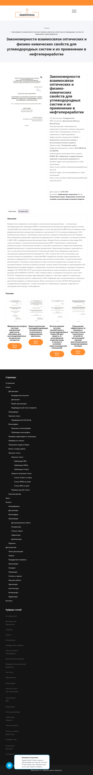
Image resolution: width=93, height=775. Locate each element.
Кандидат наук (11, 739)
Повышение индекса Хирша (19, 445)
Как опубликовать (12, 691)
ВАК (7, 701)
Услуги (8, 387)
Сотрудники (10, 754)
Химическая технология (67, 194)
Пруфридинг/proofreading (21, 420)
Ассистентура (14, 588)
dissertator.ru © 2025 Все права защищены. (46, 770)
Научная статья (14, 416)
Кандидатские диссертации (16, 664)
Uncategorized (11, 616)
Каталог (8, 502)
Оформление (11, 677)
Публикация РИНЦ (21, 465)
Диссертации (13, 391)
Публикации (13, 572)
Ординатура (15, 535)
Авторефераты (14, 506)
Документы (10, 667)
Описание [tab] (12, 211)
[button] (41, 77)
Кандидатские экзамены (17, 560)
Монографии (13, 514)
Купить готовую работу (17, 449)
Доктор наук (10, 734)
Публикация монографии (20, 432)
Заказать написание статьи (21, 473)
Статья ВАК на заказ (21, 486)
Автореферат (13, 412)
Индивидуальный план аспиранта (24, 408)
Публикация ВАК (20, 461)
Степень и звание (15, 576)
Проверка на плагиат (16, 440)
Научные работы (15, 580)
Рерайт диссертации (19, 403)
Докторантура (16, 539)
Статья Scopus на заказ (23, 477)
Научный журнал (12, 725)
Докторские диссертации (15, 659)
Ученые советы (17, 531)
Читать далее (14, 346)
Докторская (15, 399)
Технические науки (57, 197)
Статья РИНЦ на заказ (22, 482)
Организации (13, 518)
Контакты (9, 601)
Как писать (10, 672)
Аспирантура (16, 527)
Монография (13, 424)
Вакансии (9, 749)
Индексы (9, 720)
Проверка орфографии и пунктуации (22, 436)
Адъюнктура (13, 584)
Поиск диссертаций (16, 551)
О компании (10, 383)
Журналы (12, 543)
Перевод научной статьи (20, 490)
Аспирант (12, 568)
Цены (8, 498)
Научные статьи (14, 453)
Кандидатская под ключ (20, 395)
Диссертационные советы (21, 523)
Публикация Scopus (21, 469)
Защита (11, 555)
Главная (46, 28)
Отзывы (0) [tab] (23, 211)
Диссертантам (11, 547)
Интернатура (13, 592)
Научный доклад (15, 494)
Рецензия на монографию (21, 428)
